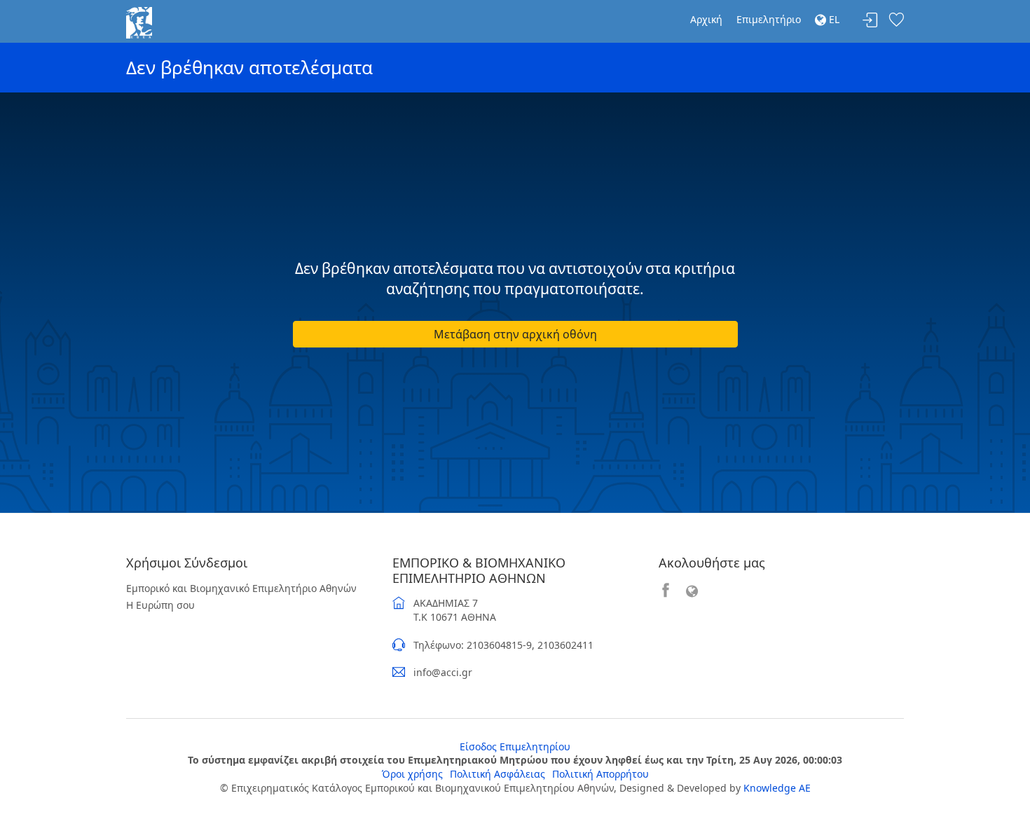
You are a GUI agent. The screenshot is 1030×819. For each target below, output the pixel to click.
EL (832, 19)
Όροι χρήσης (412, 773)
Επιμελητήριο (768, 19)
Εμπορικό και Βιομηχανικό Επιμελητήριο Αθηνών (241, 588)
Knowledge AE (777, 787)
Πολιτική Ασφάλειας (497, 773)
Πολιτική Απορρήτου (600, 773)
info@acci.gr (442, 672)
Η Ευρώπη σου (160, 605)
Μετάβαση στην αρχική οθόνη (515, 334)
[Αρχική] (139, 21)
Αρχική (706, 19)
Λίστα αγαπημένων (896, 21)
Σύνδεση (870, 21)
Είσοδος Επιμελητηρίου (515, 746)
